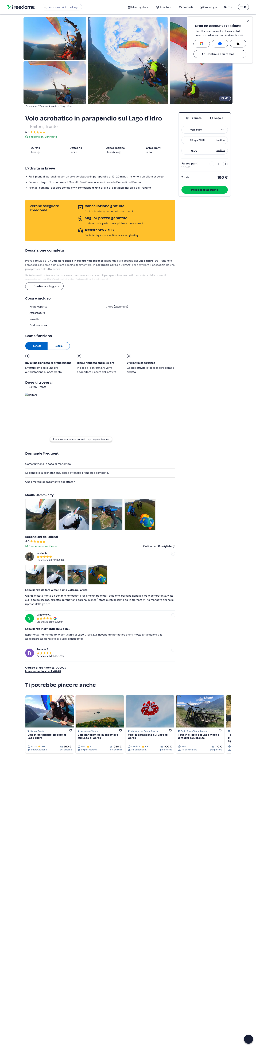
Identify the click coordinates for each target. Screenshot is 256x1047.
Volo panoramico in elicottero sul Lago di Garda (98, 736)
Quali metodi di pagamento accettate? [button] (50, 482)
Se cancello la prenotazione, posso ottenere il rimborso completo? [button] (67, 473)
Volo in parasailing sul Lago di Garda (148, 736)
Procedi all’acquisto (204, 190)
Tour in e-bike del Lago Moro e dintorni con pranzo (198, 736)
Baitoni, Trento (44, 126)
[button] (248, 1039)
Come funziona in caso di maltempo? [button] (48, 464)
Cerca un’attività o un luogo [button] (63, 7)
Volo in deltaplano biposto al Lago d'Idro (47, 736)
